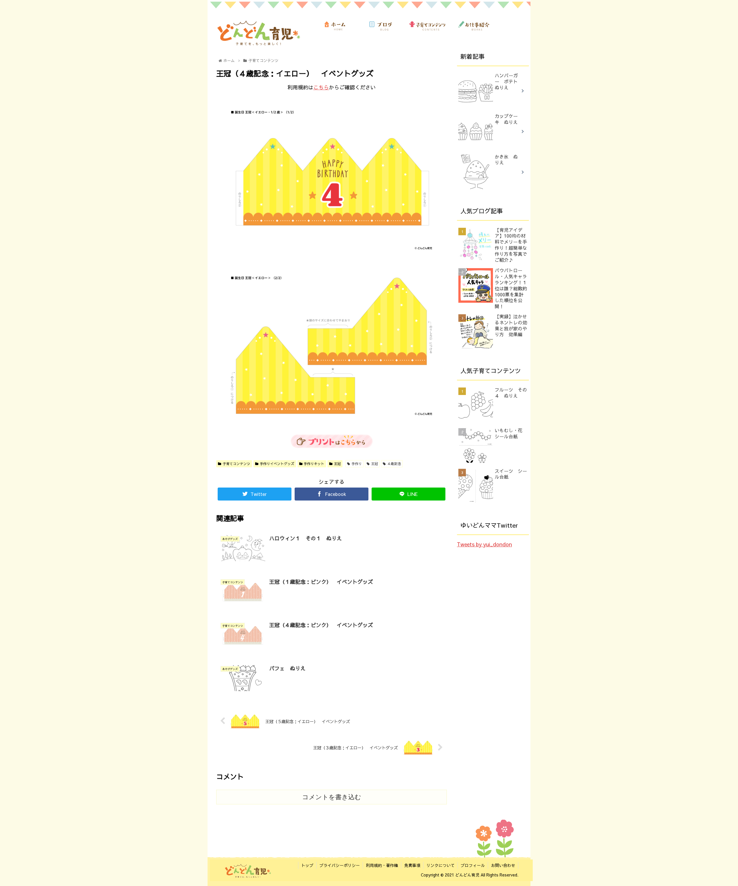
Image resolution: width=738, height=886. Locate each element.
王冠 (337, 463)
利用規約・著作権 (382, 865)
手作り (356, 463)
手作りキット (314, 463)
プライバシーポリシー (339, 865)
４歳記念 (394, 463)
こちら (321, 87)
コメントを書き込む (331, 797)
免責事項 (412, 865)
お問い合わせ (503, 865)
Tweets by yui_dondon (484, 544)
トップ (307, 865)
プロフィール (473, 865)
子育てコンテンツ (236, 463)
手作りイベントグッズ (277, 463)
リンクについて (440, 865)
